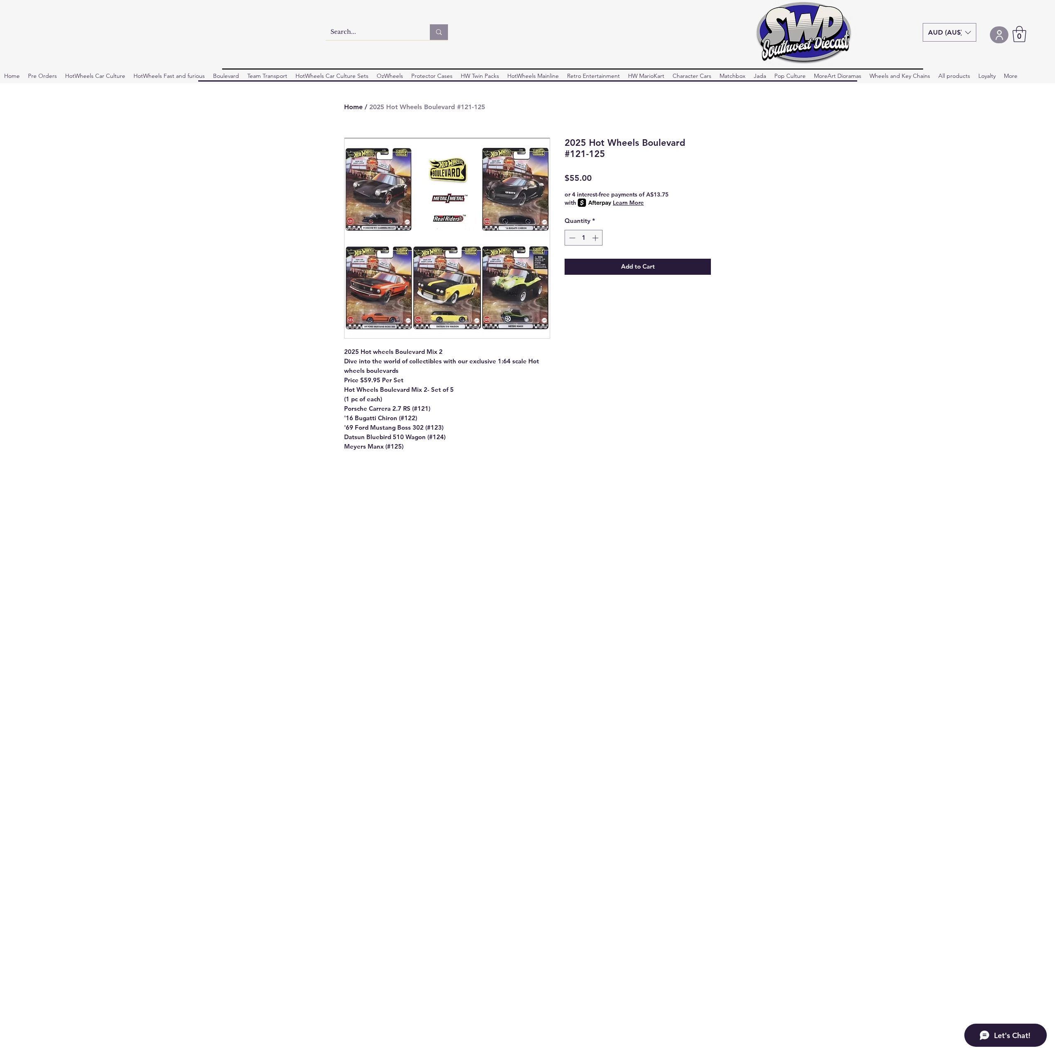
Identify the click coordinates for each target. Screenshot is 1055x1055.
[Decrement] (571, 238)
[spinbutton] (584, 238)
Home (353, 107)
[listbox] (949, 32)
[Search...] (439, 32)
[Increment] (596, 238)
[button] (949, 32)
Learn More (628, 202)
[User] (999, 34)
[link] (1019, 34)
